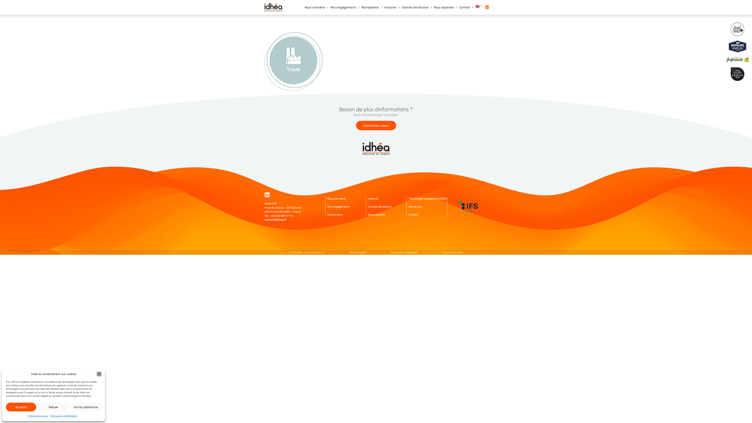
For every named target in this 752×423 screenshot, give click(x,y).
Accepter (21, 407)
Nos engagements (343, 7)
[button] (99, 374)
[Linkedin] (267, 195)
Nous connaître (315, 7)
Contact (464, 7)
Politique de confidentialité (63, 416)
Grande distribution (415, 7)
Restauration (370, 7)
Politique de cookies (38, 416)
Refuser (53, 407)
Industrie (390, 7)
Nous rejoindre (444, 7)
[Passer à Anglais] (478, 6)
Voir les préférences (85, 407)
